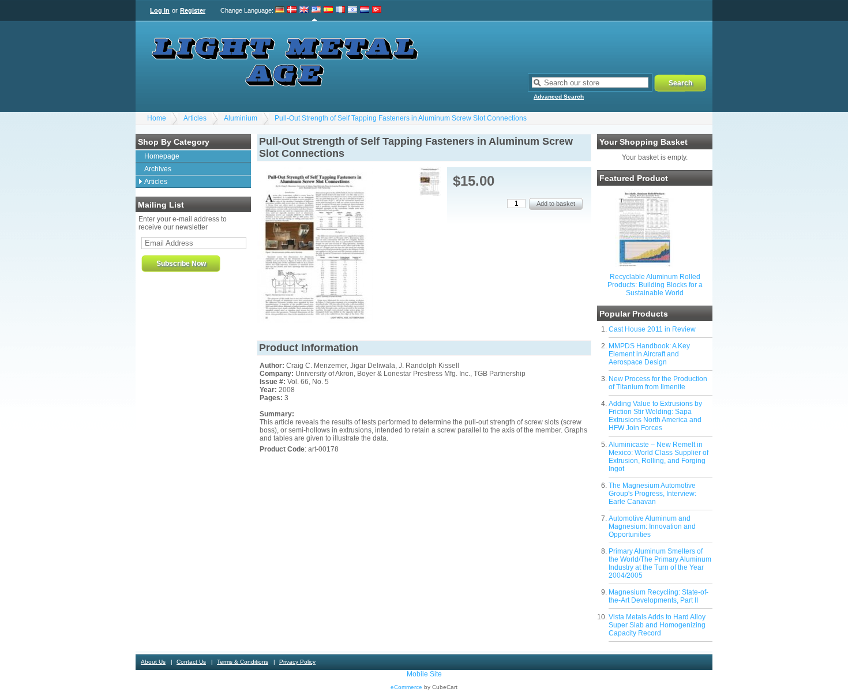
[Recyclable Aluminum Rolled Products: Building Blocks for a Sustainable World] (644, 266)
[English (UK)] (304, 10)
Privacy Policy (297, 662)
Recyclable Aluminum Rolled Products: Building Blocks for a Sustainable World (655, 285)
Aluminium (240, 118)
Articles (195, 118)
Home (156, 118)
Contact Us (191, 662)
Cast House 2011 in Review (652, 329)
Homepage (161, 156)
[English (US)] (316, 10)
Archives (157, 169)
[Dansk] (292, 10)
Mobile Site (424, 674)
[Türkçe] (377, 10)
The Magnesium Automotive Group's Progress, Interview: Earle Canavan (652, 493)
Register (192, 10)
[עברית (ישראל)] (352, 10)
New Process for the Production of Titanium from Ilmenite (658, 383)
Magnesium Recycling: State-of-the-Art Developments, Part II (658, 596)
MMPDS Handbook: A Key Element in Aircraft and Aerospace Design (649, 354)
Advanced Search (559, 96)
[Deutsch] (280, 10)
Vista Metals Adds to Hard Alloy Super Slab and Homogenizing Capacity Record (657, 625)
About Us (153, 662)
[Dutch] (364, 10)
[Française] (340, 10)
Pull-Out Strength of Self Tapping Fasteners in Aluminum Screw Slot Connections (401, 118)
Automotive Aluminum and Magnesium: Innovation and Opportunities (652, 526)
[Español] (328, 10)
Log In (160, 10)
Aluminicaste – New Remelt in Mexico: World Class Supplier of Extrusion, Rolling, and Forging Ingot (658, 457)
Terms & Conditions (242, 662)
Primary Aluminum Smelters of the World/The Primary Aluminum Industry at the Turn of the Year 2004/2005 (660, 563)
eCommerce (406, 687)
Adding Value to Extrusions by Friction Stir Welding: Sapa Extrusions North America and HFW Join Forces (655, 416)
